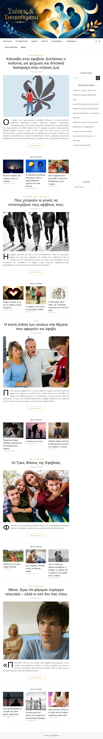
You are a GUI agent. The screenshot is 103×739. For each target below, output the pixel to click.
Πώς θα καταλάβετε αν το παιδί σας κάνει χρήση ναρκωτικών (12, 711)
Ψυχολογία (7, 41)
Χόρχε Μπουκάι (11, 47)
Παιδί (41, 55)
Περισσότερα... (36, 145)
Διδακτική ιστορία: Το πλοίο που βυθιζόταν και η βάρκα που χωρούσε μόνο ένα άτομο (85, 126)
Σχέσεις (34, 41)
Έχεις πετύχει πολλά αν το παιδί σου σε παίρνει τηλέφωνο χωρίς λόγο (58, 712)
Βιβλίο (23, 47)
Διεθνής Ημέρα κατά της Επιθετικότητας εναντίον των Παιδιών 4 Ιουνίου (58, 444)
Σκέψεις (44, 41)
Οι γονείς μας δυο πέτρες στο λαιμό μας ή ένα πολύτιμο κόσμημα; (35, 715)
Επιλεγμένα (56, 41)
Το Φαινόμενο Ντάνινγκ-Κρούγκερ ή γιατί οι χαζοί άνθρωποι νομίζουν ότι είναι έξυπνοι (36, 180)
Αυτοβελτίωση (22, 41)
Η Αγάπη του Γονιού (34, 441)
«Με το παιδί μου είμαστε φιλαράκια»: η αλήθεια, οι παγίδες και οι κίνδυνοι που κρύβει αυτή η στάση (58, 570)
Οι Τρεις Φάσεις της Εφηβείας (36, 463)
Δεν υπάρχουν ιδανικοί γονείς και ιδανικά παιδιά (35, 568)
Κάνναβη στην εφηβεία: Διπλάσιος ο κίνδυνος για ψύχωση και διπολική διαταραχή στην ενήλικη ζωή (36, 63)
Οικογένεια (71, 41)
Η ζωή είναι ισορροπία (81, 145)
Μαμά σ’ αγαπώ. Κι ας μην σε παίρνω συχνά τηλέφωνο (12, 305)
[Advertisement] (86, 164)
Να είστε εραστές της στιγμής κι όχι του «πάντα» (12, 178)
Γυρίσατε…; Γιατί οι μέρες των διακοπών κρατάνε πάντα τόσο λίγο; (84, 95)
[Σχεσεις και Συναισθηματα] (51, 19)
